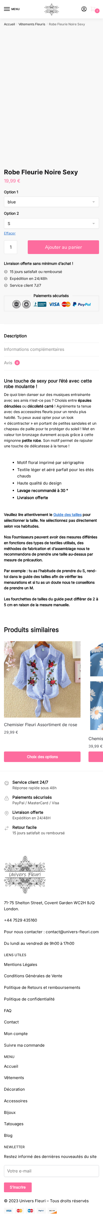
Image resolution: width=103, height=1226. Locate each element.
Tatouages (14, 1123)
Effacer (10, 233)
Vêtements (14, 1077)
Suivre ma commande (24, 1045)
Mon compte (16, 1033)
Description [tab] (15, 335)
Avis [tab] (11, 362)
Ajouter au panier (63, 247)
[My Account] (84, 9)
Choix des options (42, 756)
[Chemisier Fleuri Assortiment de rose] (42, 679)
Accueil (9, 24)
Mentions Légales (20, 964)
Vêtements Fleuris (31, 24)
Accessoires (15, 1100)
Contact (11, 1021)
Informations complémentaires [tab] (34, 349)
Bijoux (10, 1112)
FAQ (7, 1010)
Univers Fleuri (32, 1200)
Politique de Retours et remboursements (42, 987)
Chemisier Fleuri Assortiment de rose (40, 724)
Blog (8, 1135)
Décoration (14, 1089)
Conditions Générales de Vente (33, 975)
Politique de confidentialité (29, 999)
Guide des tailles (67, 514)
